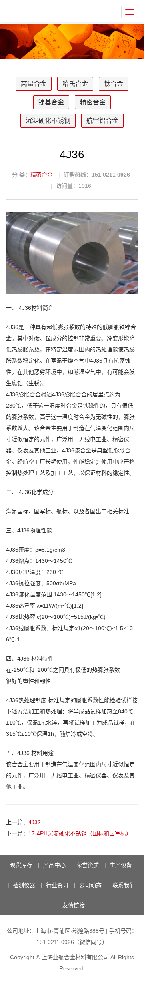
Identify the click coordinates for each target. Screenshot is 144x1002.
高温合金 (33, 83)
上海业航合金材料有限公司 (75, 957)
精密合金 (93, 102)
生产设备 (121, 865)
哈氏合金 (75, 83)
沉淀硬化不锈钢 (48, 120)
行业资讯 (57, 885)
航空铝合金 (102, 120)
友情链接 (73, 905)
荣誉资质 (87, 865)
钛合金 (113, 83)
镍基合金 (51, 102)
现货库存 (21, 865)
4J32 (34, 822)
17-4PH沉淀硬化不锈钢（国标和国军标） (80, 833)
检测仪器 (24, 885)
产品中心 (54, 865)
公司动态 (90, 885)
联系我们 (123, 885)
